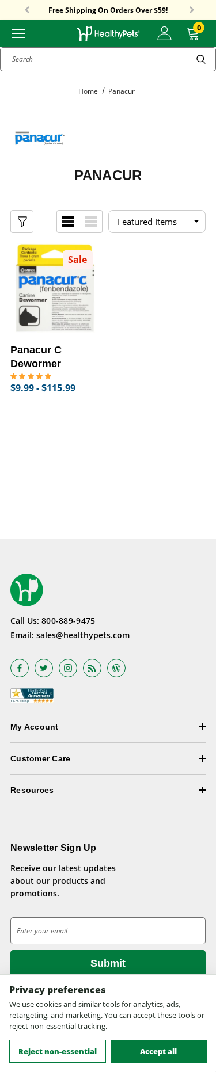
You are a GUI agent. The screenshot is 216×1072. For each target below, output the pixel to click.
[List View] (91, 221)
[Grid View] (67, 221)
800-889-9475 (68, 620)
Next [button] (192, 10)
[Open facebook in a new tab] (19, 668)
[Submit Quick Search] (201, 59)
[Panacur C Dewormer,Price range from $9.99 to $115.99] (55, 288)
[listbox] (157, 221)
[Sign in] (164, 33)
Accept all (158, 1051)
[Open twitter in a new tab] (44, 668)
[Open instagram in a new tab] (68, 668)
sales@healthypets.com (83, 635)
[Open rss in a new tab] (92, 668)
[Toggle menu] (18, 32)
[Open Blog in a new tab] (116, 668)
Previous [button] (27, 10)
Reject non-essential (57, 1051)
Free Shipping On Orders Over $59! (108, 10)
